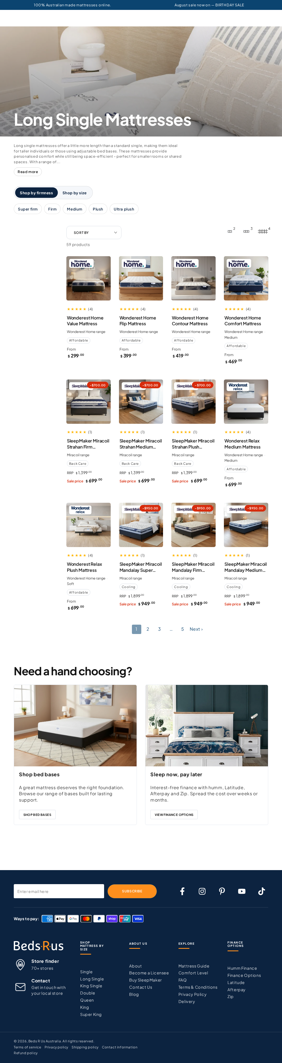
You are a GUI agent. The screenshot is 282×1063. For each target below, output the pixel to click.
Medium (74, 209)
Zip (230, 996)
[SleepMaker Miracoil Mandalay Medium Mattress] (246, 525)
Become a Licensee (149, 972)
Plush (98, 209)
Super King (91, 1014)
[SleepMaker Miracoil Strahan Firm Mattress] (88, 401)
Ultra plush (124, 209)
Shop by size (75, 192)
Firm (52, 209)
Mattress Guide (193, 965)
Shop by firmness (36, 192)
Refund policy (26, 1053)
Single (86, 971)
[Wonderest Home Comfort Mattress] (246, 278)
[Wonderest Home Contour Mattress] (193, 278)
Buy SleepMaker (145, 979)
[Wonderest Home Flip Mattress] (141, 278)
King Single (91, 985)
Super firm (28, 209)
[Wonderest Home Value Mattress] (88, 278)
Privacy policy (56, 1047)
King (84, 1007)
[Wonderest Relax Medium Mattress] (246, 401)
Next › (196, 629)
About (135, 965)
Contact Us (140, 987)
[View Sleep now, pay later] (206, 725)
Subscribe (132, 891)
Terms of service (27, 1047)
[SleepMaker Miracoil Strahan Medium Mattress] (141, 401)
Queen (87, 1000)
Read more (28, 172)
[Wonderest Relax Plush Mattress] (88, 525)
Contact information (119, 1047)
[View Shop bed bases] (75, 725)
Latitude (236, 982)
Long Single (92, 978)
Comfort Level (193, 972)
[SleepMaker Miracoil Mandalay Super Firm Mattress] (141, 525)
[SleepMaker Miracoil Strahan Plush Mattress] (193, 401)
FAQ (182, 979)
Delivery (186, 1001)
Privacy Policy (192, 994)
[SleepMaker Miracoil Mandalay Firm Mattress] (193, 525)
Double (87, 992)
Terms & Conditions (198, 987)
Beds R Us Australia (44, 1041)
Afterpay (236, 989)
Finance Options (244, 975)
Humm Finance (242, 968)
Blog (134, 994)
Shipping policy (85, 1047)
